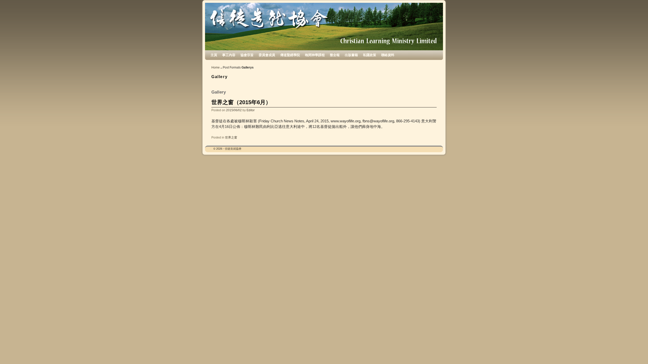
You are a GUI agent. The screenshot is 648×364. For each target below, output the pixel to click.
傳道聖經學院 (290, 55)
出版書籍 (351, 55)
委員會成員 (267, 55)
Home (215, 67)
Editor (251, 110)
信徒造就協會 (233, 148)
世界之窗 (231, 137)
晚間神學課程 (315, 55)
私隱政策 (369, 55)
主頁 (214, 55)
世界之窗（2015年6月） (241, 102)
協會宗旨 (247, 55)
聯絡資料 (387, 55)
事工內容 (228, 55)
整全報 (335, 55)
